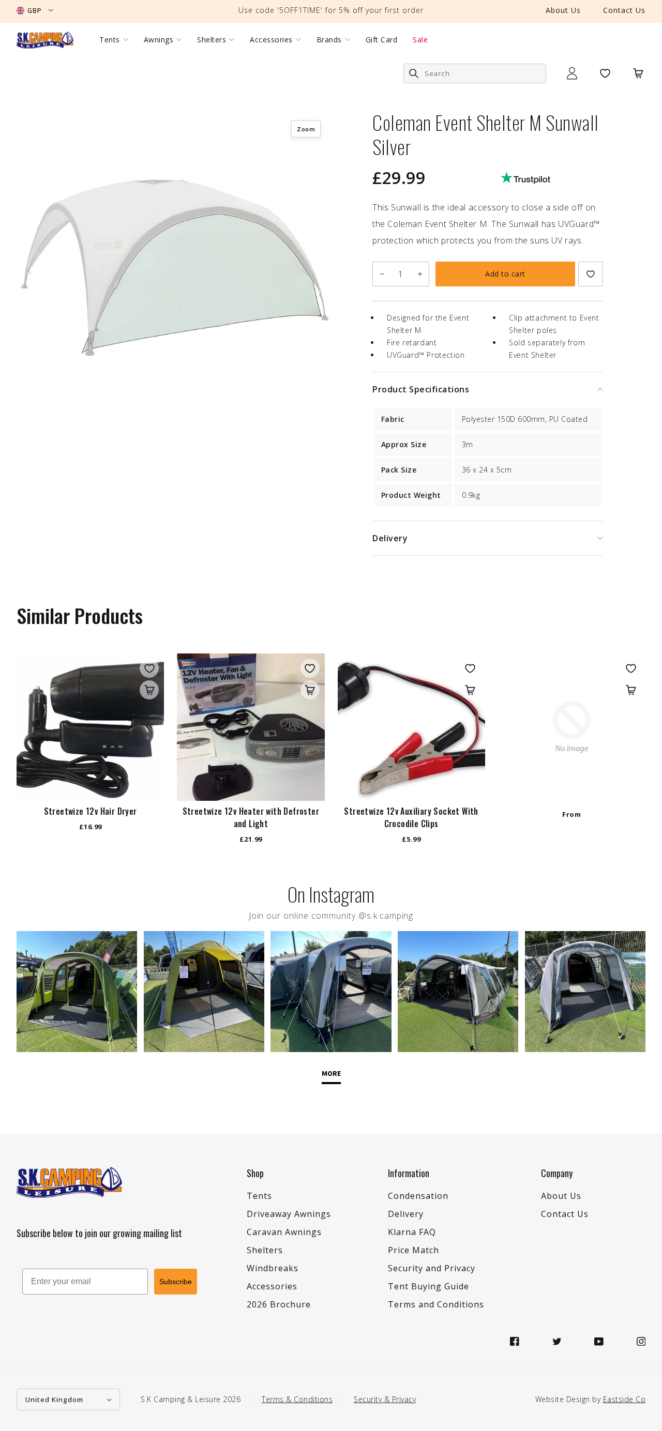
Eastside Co (624, 1399)
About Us (563, 10)
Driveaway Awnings (289, 1214)
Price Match (413, 1250)
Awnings (159, 40)
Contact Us (624, 10)
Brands (329, 40)
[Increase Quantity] (419, 274)
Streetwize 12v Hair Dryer (90, 811)
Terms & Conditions (297, 1399)
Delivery (406, 1214)
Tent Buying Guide (428, 1286)
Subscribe (175, 1281)
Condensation (418, 1195)
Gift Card (382, 40)
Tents (109, 40)
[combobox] (475, 73)
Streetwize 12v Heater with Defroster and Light (251, 817)
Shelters (211, 40)
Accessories (271, 40)
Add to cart (505, 274)
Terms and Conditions (436, 1304)
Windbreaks (272, 1268)
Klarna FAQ (412, 1232)
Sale (420, 40)
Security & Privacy (385, 1399)
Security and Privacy (431, 1268)
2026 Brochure (279, 1304)
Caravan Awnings (284, 1232)
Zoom (306, 129)
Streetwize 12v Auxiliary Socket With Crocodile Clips (411, 817)
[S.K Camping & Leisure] (45, 40)
